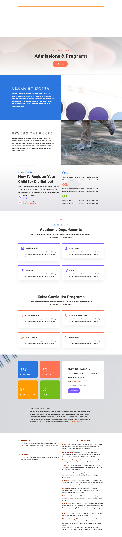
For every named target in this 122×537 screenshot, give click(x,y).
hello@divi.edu (76, 381)
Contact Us (74, 391)
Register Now (60, 64)
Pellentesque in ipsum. (76, 421)
